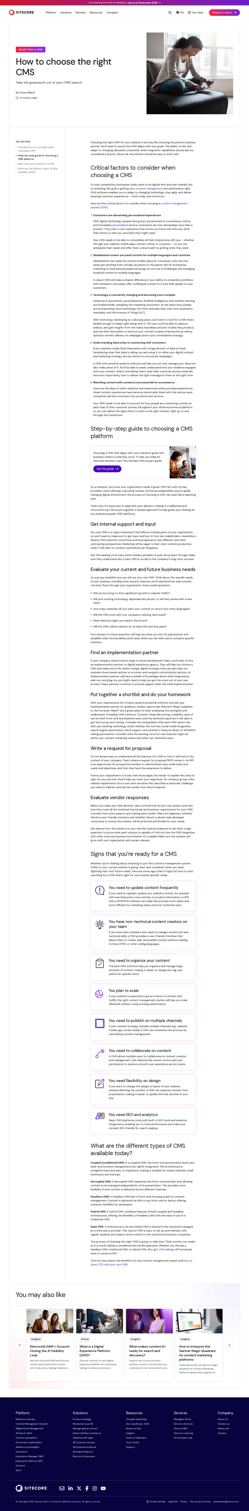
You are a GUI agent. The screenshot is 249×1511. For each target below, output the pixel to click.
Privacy (184, 1501)
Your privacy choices (200, 1501)
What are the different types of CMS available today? (38, 170)
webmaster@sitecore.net (226, 1501)
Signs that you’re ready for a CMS (36, 163)
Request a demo (222, 12)
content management (149, 188)
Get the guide (105, 469)
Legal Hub (173, 1501)
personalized (120, 225)
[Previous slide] (20, 1345)
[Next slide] (229, 1345)
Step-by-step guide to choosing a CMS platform (38, 157)
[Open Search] (170, 12)
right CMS (158, 1249)
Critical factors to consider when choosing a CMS (36, 149)
